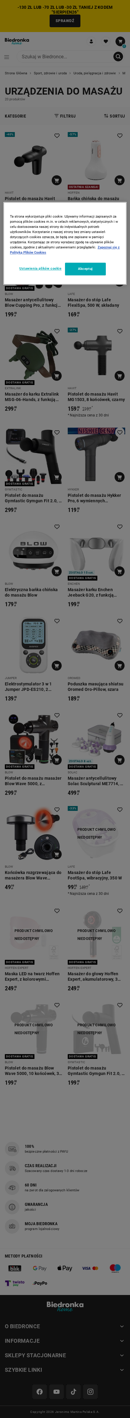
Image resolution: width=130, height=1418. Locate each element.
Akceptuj (85, 269)
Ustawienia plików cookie (40, 269)
